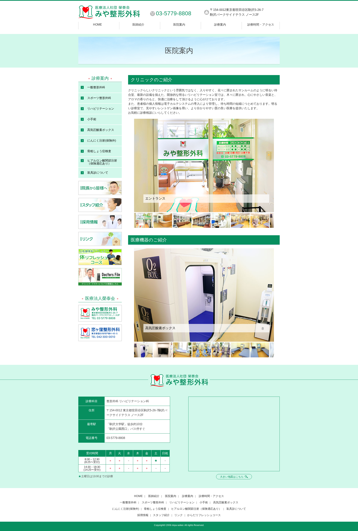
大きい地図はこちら (232, 476)
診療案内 (220, 24)
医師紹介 (138, 24)
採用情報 (142, 515)
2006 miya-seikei (174, 525)
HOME (97, 24)
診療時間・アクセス (260, 24)
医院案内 (179, 24)
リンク (178, 515)
